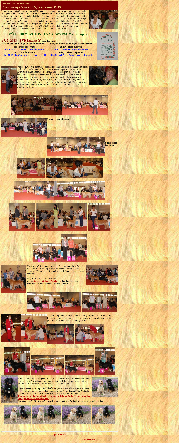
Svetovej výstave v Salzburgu (47, 281)
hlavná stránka (89, 439)
